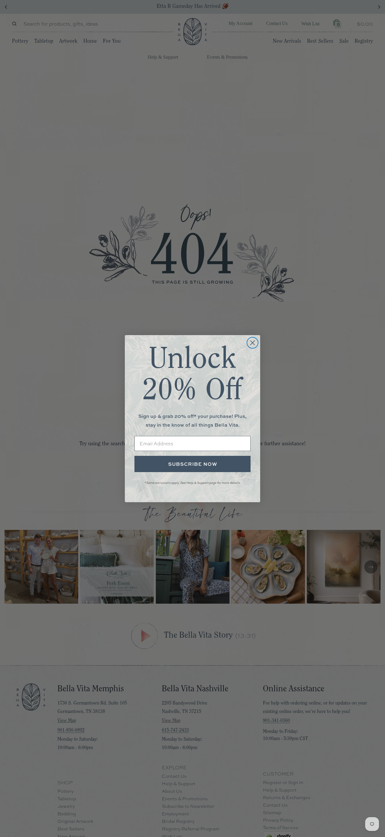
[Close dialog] (252, 343)
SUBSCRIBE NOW (192, 464)
